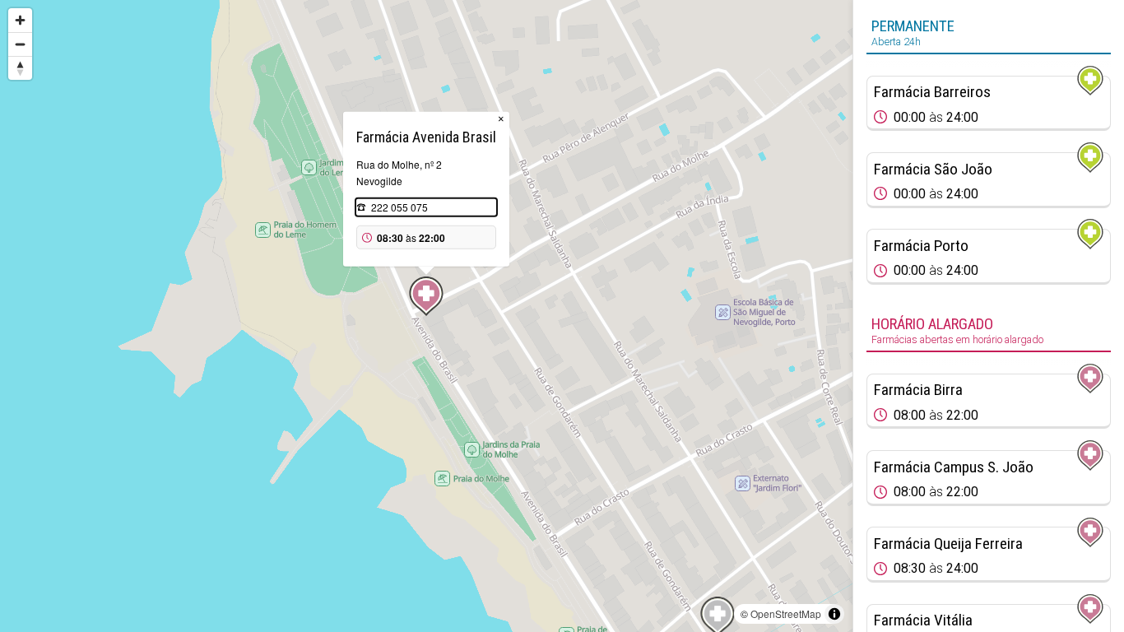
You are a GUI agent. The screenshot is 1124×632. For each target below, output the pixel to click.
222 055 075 (399, 207)
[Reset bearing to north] (20, 68)
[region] (426, 316)
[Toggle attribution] (834, 614)
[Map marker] (426, 296)
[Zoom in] (20, 20)
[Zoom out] (20, 44)
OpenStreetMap (785, 613)
